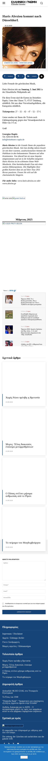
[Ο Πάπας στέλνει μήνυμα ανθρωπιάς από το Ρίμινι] (24, 474)
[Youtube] (18, 744)
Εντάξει (24, 757)
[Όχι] (45, 752)
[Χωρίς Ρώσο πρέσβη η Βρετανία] (24, 378)
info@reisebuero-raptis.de (13, 139)
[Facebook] (4, 744)
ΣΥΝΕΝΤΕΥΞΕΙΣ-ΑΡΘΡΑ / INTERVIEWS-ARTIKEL (18, 63)
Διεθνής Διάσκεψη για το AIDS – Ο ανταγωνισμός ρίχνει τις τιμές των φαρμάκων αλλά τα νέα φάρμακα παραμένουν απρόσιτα (22, 709)
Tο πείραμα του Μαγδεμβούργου (23, 542)
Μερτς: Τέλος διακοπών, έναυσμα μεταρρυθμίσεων (19, 445)
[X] (13, 744)
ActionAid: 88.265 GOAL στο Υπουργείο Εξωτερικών (20, 692)
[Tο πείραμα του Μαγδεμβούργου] (24, 523)
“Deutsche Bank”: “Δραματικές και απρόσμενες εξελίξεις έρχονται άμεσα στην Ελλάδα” (23, 702)
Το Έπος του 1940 (10, 697)
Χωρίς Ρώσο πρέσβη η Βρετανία (23, 397)
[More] (41, 76)
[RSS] (9, 744)
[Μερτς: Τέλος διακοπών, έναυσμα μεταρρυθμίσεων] (24, 424)
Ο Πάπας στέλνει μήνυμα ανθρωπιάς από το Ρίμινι (19, 494)
